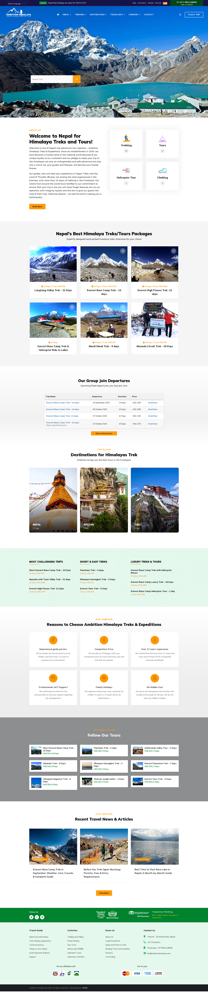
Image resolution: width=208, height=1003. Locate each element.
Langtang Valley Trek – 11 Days (53, 290)
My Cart (158, 3)
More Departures (104, 433)
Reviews (109, 953)
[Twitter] (31, 917)
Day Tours (71, 945)
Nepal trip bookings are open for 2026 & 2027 (67, 3)
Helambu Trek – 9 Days (54, 763)
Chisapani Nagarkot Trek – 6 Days (57, 780)
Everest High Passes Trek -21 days (46, 590)
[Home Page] (58, 14)
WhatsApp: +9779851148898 (159, 948)
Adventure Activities (75, 957)
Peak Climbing (73, 941)
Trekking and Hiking (75, 937)
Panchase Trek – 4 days (92, 571)
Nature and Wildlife (75, 949)
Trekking (79, 14)
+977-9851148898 (188, 3)
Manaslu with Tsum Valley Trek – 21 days (49, 581)
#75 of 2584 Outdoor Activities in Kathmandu (165, 916)
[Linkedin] (42, 917)
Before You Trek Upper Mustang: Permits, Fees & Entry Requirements (102, 873)
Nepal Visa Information (38, 937)
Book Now (152, 403)
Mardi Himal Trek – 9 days (104, 346)
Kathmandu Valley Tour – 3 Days (161, 748)
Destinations (97, 14)
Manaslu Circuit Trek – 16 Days (155, 346)
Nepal (66, 14)
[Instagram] (37, 917)
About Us (109, 937)
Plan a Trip (194, 14)
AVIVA (85, 988)
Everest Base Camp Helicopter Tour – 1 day (153, 592)
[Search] (77, 79)
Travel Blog (110, 957)
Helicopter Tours (74, 953)
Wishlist (151, 3)
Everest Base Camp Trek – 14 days (62, 402)
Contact (149, 14)
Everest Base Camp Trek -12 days (62, 416)
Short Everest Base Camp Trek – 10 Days (50, 571)
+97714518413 (153, 942)
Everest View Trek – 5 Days (93, 590)
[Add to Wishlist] (72, 251)
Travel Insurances (36, 945)
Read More (37, 206)
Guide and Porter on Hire (115, 945)
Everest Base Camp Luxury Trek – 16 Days (152, 583)
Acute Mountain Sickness (39, 953)
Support (32, 957)
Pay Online (142, 3)
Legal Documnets (112, 941)
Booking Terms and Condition (117, 949)
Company (133, 14)
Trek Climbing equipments (40, 941)
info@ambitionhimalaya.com (159, 953)
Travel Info (116, 14)
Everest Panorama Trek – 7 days (160, 763)
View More (104, 893)
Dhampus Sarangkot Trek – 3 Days (97, 581)
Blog (134, 3)
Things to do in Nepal (38, 949)
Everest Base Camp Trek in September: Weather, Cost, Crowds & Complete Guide (53, 873)
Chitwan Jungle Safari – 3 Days (109, 779)
